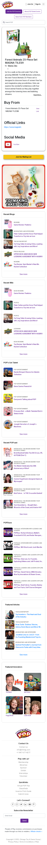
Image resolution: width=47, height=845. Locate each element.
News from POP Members (24, 17)
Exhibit (23, 770)
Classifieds (23, 788)
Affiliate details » (36, 831)
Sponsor (23, 768)
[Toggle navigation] (43, 4)
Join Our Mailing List (23, 157)
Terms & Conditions (27, 842)
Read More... (38, 95)
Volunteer (23, 776)
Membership (23, 762)
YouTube (16, 144)
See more (23, 274)
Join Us (30, 4)
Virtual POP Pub (23, 786)
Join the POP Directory (14, 11)
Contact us (23, 747)
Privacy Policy (13, 842)
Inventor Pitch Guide (23, 791)
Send (24, 821)
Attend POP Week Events (32, 11)
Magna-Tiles (12, 66)
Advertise (23, 765)
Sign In (37, 4)
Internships (23, 773)
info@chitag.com (23, 750)
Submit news (23, 794)
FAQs (37, 842)
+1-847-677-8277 (23, 752)
